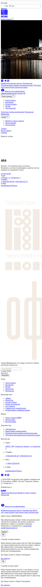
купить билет (6, 174)
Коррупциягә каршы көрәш (15, 431)
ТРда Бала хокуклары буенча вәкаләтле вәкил (21, 86)
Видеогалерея (10, 123)
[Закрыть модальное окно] (3, 535)
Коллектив (9, 102)
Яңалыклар (29, 112)
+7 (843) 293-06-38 (12, 463)
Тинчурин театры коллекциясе (12, 112)
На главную (5, 558)
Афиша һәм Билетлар (9, 93)
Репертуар (9, 400)
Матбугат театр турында (14, 121)
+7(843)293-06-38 (7, 181)
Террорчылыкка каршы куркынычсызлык (17, 85)
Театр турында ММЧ (13, 418)
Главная (4, 133)
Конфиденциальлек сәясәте (11, 83)
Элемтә (3, 129)
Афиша (8, 398)
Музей (7, 106)
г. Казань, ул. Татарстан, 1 (11, 178)
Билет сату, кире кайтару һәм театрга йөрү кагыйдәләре (20, 511)
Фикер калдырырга (12, 404)
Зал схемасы (10, 406)
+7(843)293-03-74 (21, 181)
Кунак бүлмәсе (11, 104)
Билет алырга (6, 19)
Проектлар (5, 114)
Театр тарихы (10, 100)
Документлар (27, 83)
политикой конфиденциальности (16, 527)
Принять (4, 532)
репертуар (21, 93)
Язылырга (5, 375)
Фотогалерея (10, 125)
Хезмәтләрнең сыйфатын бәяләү (17, 410)
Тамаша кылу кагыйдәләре (15, 408)
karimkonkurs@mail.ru (9, 185)
